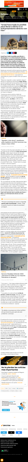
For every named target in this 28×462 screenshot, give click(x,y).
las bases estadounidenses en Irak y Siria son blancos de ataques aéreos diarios (14, 73)
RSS (15, 445)
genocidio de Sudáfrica (7, 322)
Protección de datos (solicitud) (7, 445)
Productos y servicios (5, 441)
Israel (20, 390)
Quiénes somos (4, 440)
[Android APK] (4, 450)
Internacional (12, 429)
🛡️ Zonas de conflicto (5, 390)
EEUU (7, 388)
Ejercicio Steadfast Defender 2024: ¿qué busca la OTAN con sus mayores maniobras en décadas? (13, 275)
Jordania (13, 388)
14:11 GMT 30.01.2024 (5, 33)
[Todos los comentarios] (2, 460)
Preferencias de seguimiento (7, 447)
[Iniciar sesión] (21, 9)
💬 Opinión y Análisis (14, 390)
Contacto (12, 441)
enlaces (14, 374)
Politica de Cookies (14, 443)
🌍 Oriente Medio (20, 388)
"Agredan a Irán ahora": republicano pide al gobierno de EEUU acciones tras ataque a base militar (14, 142)
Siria (10, 388)
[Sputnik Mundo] (4, 9)
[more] (26, 146)
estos (9, 374)
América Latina (4, 429)
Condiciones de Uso (12, 440)
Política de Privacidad (5, 443)
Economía (19, 429)
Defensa (3, 138)
